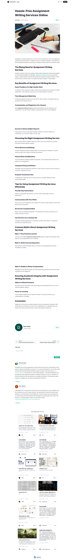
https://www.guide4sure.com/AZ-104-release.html (27, 399)
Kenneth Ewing (22, 362)
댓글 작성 (57, 357)
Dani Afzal (17, 20)
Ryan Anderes (22, 386)
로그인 (65, 2)
